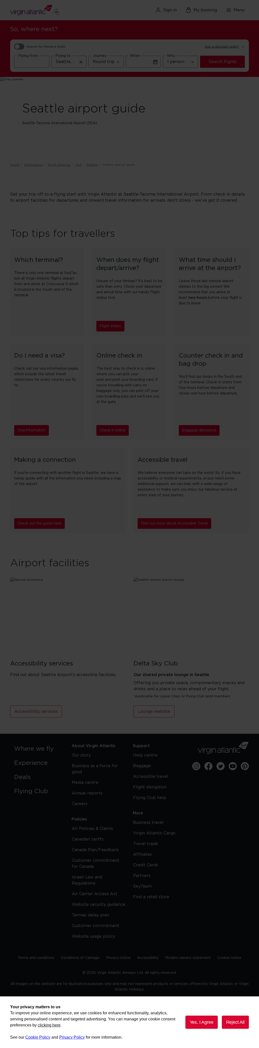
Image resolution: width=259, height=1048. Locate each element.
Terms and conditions (36, 958)
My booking (205, 10)
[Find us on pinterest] (245, 766)
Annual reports (87, 793)
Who (171, 56)
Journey (99, 56)
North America (59, 164)
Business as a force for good (95, 769)
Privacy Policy (72, 1037)
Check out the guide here (39, 523)
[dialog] (129, 1022)
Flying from (28, 56)
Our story (81, 755)
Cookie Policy (37, 1037)
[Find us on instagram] (196, 766)
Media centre (85, 783)
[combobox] (31, 62)
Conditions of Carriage (80, 958)
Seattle (92, 164)
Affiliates (142, 854)
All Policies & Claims (92, 829)
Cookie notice (229, 958)
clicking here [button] (49, 1025)
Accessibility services (36, 711)
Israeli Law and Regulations (87, 880)
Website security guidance (98, 905)
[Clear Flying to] (80, 62)
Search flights (222, 62)
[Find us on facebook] (208, 766)
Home (14, 164)
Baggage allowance (199, 430)
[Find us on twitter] (221, 766)
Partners (141, 876)
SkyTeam (142, 886)
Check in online (112, 430)
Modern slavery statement (188, 958)
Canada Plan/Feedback (95, 850)
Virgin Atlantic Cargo (154, 833)
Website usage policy (93, 936)
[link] (38, 749)
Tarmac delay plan (90, 915)
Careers (80, 804)
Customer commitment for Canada (95, 863)
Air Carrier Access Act (94, 894)
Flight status (110, 326)
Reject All (235, 1022)
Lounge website (154, 711)
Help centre (145, 755)
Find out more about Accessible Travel (174, 523)
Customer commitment (95, 926)
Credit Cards (145, 865)
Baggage (142, 766)
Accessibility (148, 958)
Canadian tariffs (88, 839)
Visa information (31, 430)
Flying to (63, 56)
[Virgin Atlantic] (48, 10)
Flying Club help (149, 798)
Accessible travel (150, 776)
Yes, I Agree (201, 1022)
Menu (239, 10)
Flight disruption (149, 787)
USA (78, 164)
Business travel (148, 823)
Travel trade (145, 844)
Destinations (33, 164)
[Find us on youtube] (233, 766)
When (135, 56)
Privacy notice (118, 958)
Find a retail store (151, 897)
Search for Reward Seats (46, 46)
